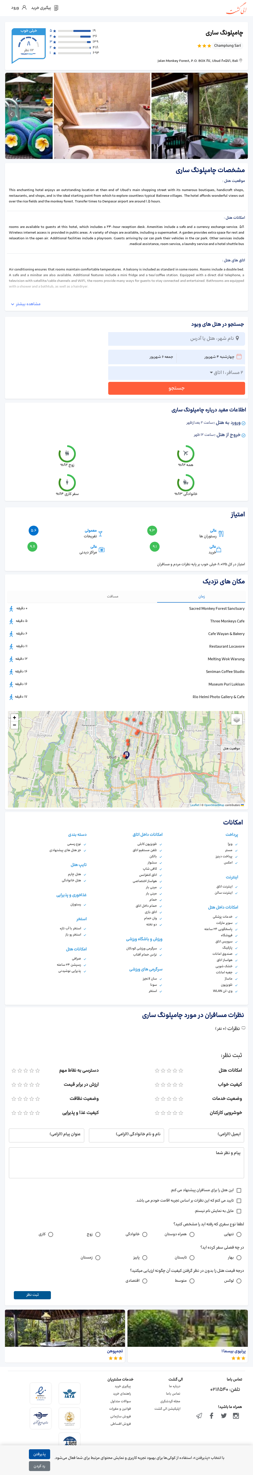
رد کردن (39, 1466)
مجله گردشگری (170, 1401)
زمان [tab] (201, 596)
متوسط (181, 1281)
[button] (124, 756)
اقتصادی (133, 1281)
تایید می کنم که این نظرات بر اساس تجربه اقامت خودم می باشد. (184, 1201)
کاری (42, 1234)
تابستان (181, 1257)
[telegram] (199, 1416)
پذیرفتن (39, 1454)
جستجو (177, 388)
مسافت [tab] (112, 596)
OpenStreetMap (214, 805)
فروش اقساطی (120, 1424)
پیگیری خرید (123, 1386)
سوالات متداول (120, 1401)
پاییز (136, 1257)
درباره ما (174, 1386)
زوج (90, 1234)
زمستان (87, 1257)
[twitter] (224, 1416)
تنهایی (229, 1234)
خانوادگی (133, 1234)
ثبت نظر (32, 1295)
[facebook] (211, 1416)
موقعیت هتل (231, 748)
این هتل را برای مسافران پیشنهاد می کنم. (202, 1190)
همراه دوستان (176, 1234)
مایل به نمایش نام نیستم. (214, 1211)
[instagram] (236, 1416)
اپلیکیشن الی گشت (167, 1408)
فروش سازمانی (120, 1416)
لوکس (229, 1281)
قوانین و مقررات (120, 1408)
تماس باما (173, 1393)
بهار (231, 1257)
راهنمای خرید (122, 1393)
